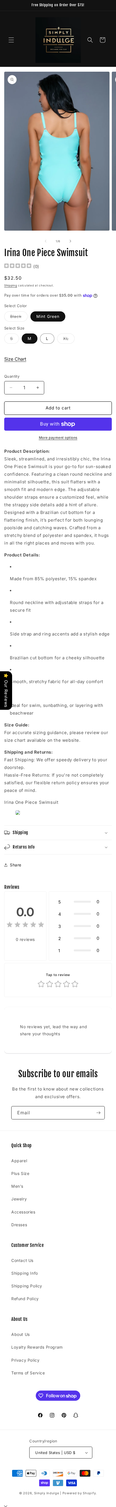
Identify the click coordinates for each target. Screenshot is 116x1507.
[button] (11, 40)
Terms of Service (28, 1372)
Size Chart (15, 359)
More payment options (58, 437)
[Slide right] (70, 241)
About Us (20, 1334)
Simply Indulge (46, 1493)
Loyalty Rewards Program (37, 1347)
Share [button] (15, 864)
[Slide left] (45, 241)
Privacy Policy (25, 1360)
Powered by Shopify (79, 1493)
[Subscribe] (98, 1112)
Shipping (10, 285)
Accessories (23, 1212)
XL (69, 340)
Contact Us (22, 1260)
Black (19, 318)
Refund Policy (25, 1298)
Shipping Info (24, 1273)
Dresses (19, 1224)
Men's (17, 1186)
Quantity (11, 376)
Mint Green (47, 316)
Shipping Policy (26, 1285)
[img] (17, 266)
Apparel (19, 1160)
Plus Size (20, 1173)
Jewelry (19, 1198)
